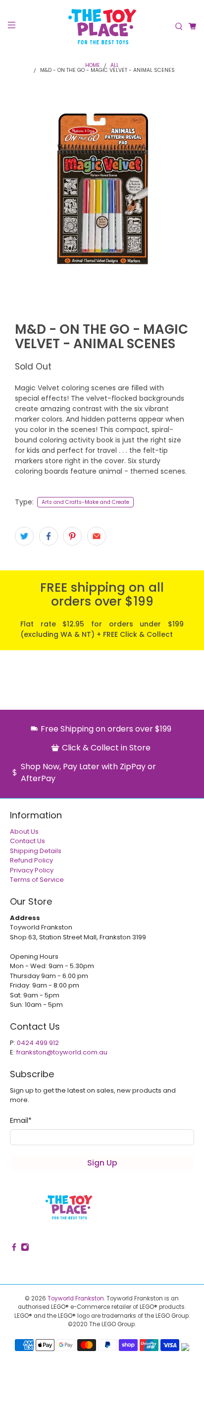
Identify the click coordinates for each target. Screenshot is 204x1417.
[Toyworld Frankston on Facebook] (14, 1249)
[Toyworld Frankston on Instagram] (25, 1249)
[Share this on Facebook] (48, 536)
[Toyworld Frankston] (102, 26)
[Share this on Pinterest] (72, 536)
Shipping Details (35, 851)
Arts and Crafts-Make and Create (85, 502)
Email (21, 1120)
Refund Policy (31, 860)
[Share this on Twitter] (24, 536)
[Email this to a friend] (96, 536)
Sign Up (102, 1163)
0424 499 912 (38, 1042)
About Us (24, 831)
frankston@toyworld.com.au (61, 1052)
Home (92, 65)
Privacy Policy (31, 870)
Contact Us (27, 841)
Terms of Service (37, 879)
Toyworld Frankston (76, 1298)
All (114, 65)
